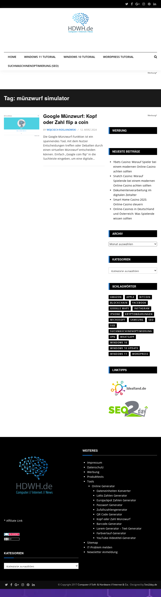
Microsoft (117, 319)
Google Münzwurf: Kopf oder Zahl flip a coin (70, 119)
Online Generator (103, 486)
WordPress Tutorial (118, 57)
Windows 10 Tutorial (79, 57)
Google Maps (119, 308)
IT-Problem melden (99, 547)
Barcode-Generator (109, 524)
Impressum (94, 462)
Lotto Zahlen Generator (112, 495)
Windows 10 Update (124, 348)
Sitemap (92, 542)
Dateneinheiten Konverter (114, 491)
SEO (151, 319)
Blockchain (118, 302)
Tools (90, 481)
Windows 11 (118, 354)
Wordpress (140, 354)
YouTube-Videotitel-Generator (116, 538)
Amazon (116, 297)
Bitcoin (144, 297)
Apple (130, 297)
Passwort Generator (110, 505)
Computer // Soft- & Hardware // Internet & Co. (103, 584)
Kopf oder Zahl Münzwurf (113, 519)
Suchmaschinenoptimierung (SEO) (33, 66)
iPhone (115, 314)
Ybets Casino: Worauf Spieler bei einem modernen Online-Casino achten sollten (134, 166)
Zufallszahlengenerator (112, 509)
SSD (112, 325)
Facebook (139, 302)
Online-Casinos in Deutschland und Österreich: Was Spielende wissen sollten (133, 213)
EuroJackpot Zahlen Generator (116, 500)
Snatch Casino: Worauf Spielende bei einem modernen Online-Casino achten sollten (134, 180)
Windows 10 (118, 342)
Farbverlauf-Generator (111, 533)
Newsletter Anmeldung (102, 552)
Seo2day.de (150, 584)
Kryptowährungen (139, 314)
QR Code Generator (109, 514)
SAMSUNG (137, 319)
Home (12, 57)
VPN (112, 337)
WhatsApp (127, 337)
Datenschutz (95, 467)
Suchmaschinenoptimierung (131, 331)
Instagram (142, 308)
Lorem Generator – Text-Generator (119, 528)
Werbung (93, 472)
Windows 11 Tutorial (40, 57)
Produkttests (95, 477)
